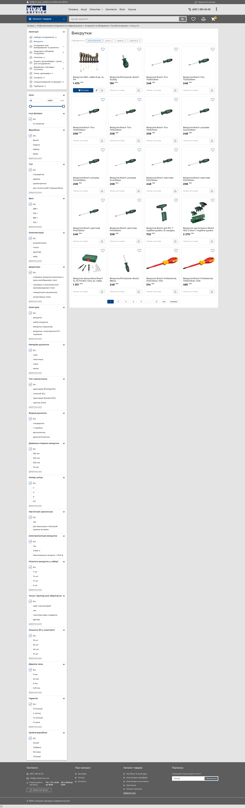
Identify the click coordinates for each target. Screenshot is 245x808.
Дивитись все (35, 158)
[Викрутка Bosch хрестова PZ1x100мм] (199, 162)
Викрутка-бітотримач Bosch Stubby (124, 79)
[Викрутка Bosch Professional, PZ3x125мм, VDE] (162, 263)
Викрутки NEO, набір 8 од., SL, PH (88, 79)
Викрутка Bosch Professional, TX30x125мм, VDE (198, 281)
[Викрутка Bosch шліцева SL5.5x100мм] (89, 162)
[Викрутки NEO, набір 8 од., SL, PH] (89, 62)
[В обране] (103, 49)
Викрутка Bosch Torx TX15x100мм (120, 130)
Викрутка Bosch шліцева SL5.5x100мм (86, 180)
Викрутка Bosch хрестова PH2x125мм (86, 230)
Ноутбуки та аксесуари (136, 774)
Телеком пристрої (134, 789)
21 (156, 302)
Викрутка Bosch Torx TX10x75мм (157, 130)
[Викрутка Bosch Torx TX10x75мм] (162, 112)
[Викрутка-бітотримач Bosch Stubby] (125, 62)
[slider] (30, 106)
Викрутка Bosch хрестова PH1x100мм (123, 230)
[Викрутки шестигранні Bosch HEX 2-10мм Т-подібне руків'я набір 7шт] (199, 213)
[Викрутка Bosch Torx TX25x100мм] (199, 62)
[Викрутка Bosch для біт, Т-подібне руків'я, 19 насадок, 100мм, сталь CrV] (162, 213)
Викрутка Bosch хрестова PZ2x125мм (159, 180)
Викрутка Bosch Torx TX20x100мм (84, 130)
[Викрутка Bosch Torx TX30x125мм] (162, 62)
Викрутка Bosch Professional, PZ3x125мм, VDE (161, 281)
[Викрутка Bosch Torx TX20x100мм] (89, 112)
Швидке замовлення (96, 90)
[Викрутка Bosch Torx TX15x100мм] (125, 112)
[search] (182, 19)
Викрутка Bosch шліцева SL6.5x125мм (196, 130)
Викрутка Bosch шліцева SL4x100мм (123, 180)
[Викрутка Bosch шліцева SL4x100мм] (125, 162)
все (164, 302)
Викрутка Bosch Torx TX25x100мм (194, 79)
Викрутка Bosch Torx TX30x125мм (157, 79)
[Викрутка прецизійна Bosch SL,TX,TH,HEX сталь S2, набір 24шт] (89, 263)
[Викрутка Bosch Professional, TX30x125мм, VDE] (199, 263)
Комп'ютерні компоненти (137, 781)
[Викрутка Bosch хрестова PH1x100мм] (125, 213)
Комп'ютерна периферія (136, 778)
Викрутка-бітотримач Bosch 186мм (124, 281)
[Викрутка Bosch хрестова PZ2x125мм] (162, 162)
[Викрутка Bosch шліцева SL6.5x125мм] (199, 112)
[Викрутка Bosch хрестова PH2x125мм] (89, 213)
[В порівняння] (102, 90)
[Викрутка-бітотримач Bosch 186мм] (125, 263)
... (148, 302)
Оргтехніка (131, 785)
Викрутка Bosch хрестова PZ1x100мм (196, 180)
